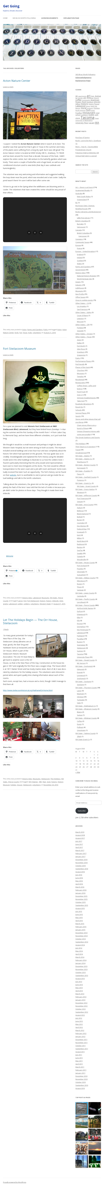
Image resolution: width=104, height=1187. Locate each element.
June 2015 (79, 914)
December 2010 (81, 1076)
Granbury (90, 102)
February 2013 (80, 997)
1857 (40, 782)
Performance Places (83, 361)
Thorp (79, 587)
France (79, 248)
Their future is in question (85, 446)
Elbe (78, 617)
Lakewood (37, 598)
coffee (78, 99)
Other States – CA (82, 303)
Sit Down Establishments (86, 398)
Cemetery (79, 239)
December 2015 (81, 896)
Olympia (96, 108)
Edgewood (81, 614)
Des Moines (81, 526)
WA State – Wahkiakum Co (85, 706)
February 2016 (80, 890)
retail (97, 113)
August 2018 (80, 835)
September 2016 (81, 869)
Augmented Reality (82, 190)
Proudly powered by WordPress (14, 1182)
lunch (93, 106)
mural (83, 108)
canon (20, 601)
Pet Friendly (79, 364)
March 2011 (79, 1067)
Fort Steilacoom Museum (19, 348)
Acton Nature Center (16, 80)
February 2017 (80, 853)
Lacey (79, 691)
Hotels (77, 282)
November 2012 (81, 1006)
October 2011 (80, 1046)
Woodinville (81, 559)
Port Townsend (83, 498)
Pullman (80, 727)
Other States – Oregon (84, 334)
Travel (77, 450)
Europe (78, 245)
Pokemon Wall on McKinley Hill (87, 153)
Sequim (80, 501)
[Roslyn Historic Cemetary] (94, 1161)
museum (90, 108)
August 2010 (80, 1088)
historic (42, 601)
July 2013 (78, 981)
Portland (80, 328)
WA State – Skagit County (85, 660)
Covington (81, 523)
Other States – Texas (83, 337)
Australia (78, 193)
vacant (91, 123)
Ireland (79, 257)
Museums (45, 598)
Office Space (80, 297)
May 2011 (79, 1061)
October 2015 (80, 902)
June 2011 (79, 1058)
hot (20, 332)
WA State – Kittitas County (85, 578)
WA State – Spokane (83, 681)
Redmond (80, 544)
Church (96, 98)
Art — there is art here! (84, 187)
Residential (79, 379)
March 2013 (79, 994)
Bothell (79, 517)
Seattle (91, 115)
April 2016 (79, 884)
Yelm (79, 703)
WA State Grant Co (82, 739)
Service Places (81, 413)
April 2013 (79, 991)
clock (49, 782)
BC (76, 202)
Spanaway (81, 645)
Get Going (11, 6)
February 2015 (80, 927)
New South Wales (84, 196)
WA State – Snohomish (84, 666)
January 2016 (80, 893)
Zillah (79, 736)
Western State (45, 604)
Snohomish (81, 678)
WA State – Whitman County (86, 718)
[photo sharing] (51, 656)
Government (80, 270)
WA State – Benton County (85, 465)
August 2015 (80, 908)
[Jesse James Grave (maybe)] (94, 1121)
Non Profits (79, 294)
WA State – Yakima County (85, 733)
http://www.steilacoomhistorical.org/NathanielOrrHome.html (28, 690)
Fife (78, 620)
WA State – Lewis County (84, 593)
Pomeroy (80, 480)
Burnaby (80, 224)
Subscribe (82, 811)
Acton (24, 329)
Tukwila (80, 556)
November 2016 (81, 862)
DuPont (80, 611)
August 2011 (80, 1052)
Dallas (79, 343)
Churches (80, 370)
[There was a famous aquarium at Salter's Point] (81, 1161)
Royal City (79, 407)
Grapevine (81, 355)
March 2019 (79, 832)
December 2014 (81, 933)
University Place (81, 123)
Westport (80, 492)
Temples (80, 376)
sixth (96, 115)
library (88, 106)
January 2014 (80, 963)
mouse (19, 785)
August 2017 (80, 838)
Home (5, 18)
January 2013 (80, 1000)
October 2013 (80, 972)
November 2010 (81, 1079)
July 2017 (78, 841)
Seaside (80, 331)
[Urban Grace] (94, 1108)
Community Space (82, 242)
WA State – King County (84, 504)
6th (76, 96)
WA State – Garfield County (85, 477)
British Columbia (81, 221)
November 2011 (81, 1042)
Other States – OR (82, 324)
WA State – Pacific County (85, 599)
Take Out (80, 401)
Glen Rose (81, 349)
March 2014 (79, 957)
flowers (78, 102)
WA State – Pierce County (85, 605)
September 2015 (81, 905)
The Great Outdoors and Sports (87, 437)
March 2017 (79, 850)
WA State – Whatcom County (86, 709)
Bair (44, 782)
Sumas (79, 715)
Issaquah (80, 532)
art (89, 95)
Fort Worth (81, 346)
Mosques (80, 373)
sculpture (84, 115)
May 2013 (79, 988)
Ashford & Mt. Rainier (85, 608)
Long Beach (81, 602)
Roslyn (79, 584)
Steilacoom (45, 779)
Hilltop (77, 104)
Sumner (80, 651)
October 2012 (80, 1009)
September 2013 (81, 975)
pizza (93, 110)
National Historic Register (86, 276)
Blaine (79, 712)
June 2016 (79, 878)
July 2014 (78, 948)
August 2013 (80, 978)
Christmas (90, 98)
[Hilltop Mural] (81, 1121)
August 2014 (80, 945)
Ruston (79, 642)
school (78, 115)
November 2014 (81, 936)
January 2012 (80, 1036)
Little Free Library (83, 218)
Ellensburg (81, 581)
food (84, 102)
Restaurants (80, 382)
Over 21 (80, 395)
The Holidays (55, 779)
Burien (79, 520)
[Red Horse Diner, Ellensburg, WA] (94, 1148)
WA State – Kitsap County (85, 562)
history (48, 601)
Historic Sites (27, 598)
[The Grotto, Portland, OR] (81, 1108)
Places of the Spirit (82, 367)
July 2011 (78, 1055)
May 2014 (79, 951)
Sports (78, 416)
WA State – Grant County (86, 486)
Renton (80, 547)
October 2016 (80, 866)
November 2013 (81, 969)
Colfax (79, 721)
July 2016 (78, 875)
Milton (79, 538)
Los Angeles (81, 306)
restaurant (88, 112)
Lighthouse (79, 288)
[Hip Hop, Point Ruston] (81, 1148)
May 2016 (79, 881)
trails (30, 332)
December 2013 (81, 966)
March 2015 (79, 924)
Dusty (79, 724)
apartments (82, 96)
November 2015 (81, 899)
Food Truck (81, 392)
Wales (79, 263)
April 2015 (79, 920)
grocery (97, 102)
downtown (95, 100)
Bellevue (80, 511)
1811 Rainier (33, 782)
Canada (78, 230)
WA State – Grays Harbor (85, 489)
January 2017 (80, 856)
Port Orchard (82, 565)
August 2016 (80, 872)
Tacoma (87, 117)
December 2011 (81, 1039)
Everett (79, 672)
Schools (78, 410)
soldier (20, 604)
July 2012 (78, 1018)
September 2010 (81, 1085)
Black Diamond (82, 514)
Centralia (80, 596)
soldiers (27, 604)
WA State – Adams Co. (83, 459)
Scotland (80, 260)
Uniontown (81, 730)
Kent (79, 535)
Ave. (92, 96)
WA (97, 122)
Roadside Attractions (83, 404)
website (13, 475)
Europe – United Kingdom (85, 251)
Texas (25, 332)
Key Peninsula (82, 630)
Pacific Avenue (80, 110)
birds (17, 332)
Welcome (9, 556)
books (80, 98)
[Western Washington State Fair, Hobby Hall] (94, 1135)
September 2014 (81, 942)
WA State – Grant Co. (83, 483)
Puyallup (78, 113)
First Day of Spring (82, 137)
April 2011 (79, 1064)
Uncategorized (81, 453)
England (80, 254)
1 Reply (6, 629)
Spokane (80, 684)
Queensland (82, 199)
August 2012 (80, 1015)
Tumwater (81, 700)
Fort (25, 601)
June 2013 (79, 985)
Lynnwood (81, 675)
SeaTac (80, 550)
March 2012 (79, 1030)
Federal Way (82, 529)
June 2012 (79, 1021)
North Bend (81, 541)
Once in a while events (84, 300)
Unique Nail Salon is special (86, 156)
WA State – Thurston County (86, 687)
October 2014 (80, 939)
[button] (29, 232)
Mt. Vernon (81, 663)
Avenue (98, 96)
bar (76, 98)
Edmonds (80, 669)
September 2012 (81, 1012)
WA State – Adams (82, 456)
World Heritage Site (84, 279)
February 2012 (80, 1033)
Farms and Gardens (35, 329)
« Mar (77, 772)
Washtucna (81, 462)
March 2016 (79, 887)
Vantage (80, 590)
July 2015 (78, 911)
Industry (78, 285)
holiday (13, 785)
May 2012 (79, 1024)
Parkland (80, 636)
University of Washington (84, 120)
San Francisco (82, 309)
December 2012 (81, 1003)
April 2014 (79, 954)
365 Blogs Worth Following (24, 18)
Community (86, 100)
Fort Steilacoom (33, 601)
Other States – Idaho (83, 312)
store (77, 118)
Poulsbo (80, 569)
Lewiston (80, 318)
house (96, 104)
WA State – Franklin (82, 471)
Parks (45, 329)
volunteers (37, 332)
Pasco (79, 474)
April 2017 (79, 847)
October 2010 (80, 1082)
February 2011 (80, 1070)
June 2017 (79, 844)
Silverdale (81, 572)
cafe (84, 98)
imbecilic (55, 601)
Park (88, 110)
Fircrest (80, 623)
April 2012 (79, 1027)
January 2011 (80, 1073)
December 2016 (81, 859)
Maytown (80, 694)
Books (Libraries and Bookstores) (88, 212)
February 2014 (80, 960)
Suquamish (81, 575)
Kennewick (81, 468)
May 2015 (79, 917)
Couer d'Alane (82, 315)
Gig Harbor (81, 626)
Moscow (80, 321)
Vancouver (81, 227)
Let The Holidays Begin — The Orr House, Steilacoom (30, 621)
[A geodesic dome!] (81, 1135)
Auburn (80, 507)
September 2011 (81, 1049)
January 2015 (80, 930)
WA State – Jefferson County (86, 495)
